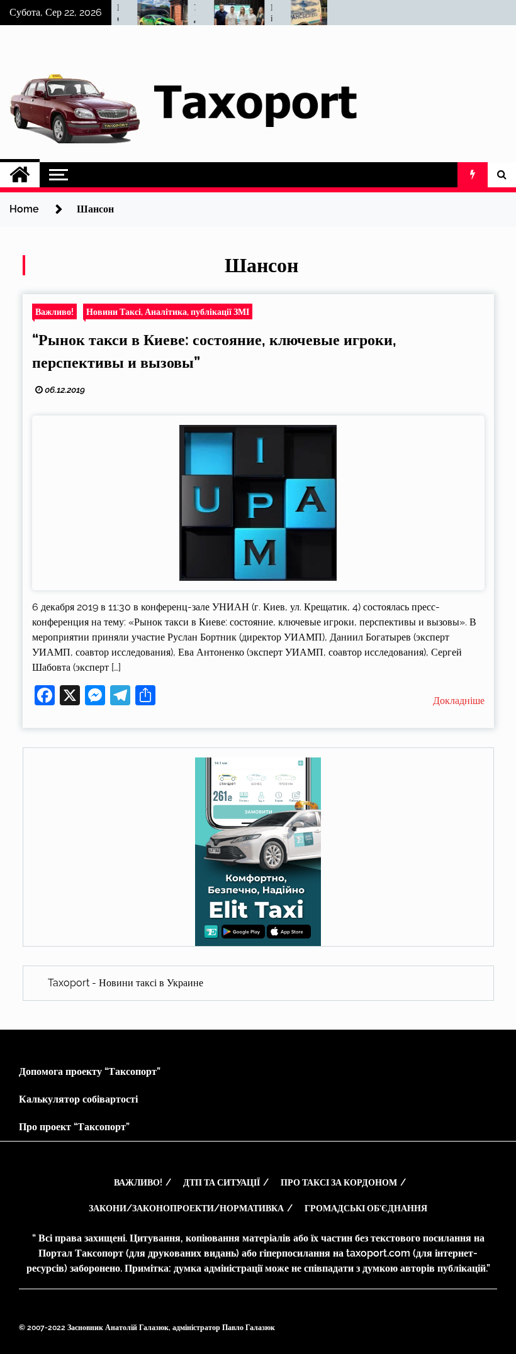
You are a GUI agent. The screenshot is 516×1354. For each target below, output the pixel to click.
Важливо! (54, 311)
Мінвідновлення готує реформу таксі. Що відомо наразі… (264, 13)
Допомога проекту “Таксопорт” (89, 1071)
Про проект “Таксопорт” (74, 1127)
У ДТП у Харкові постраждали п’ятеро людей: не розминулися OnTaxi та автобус (187, 13)
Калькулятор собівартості (78, 1099)
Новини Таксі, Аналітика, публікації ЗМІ (167, 311)
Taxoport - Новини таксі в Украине (125, 983)
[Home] (20, 174)
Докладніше (459, 701)
